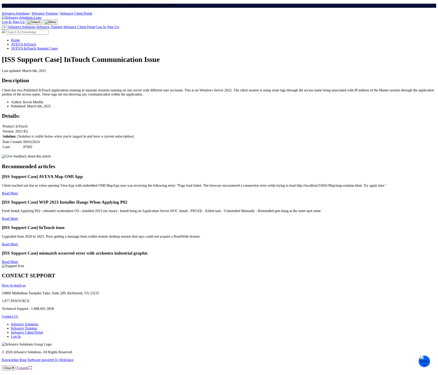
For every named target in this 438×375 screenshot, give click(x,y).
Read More (10, 193)
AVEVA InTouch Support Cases (34, 48)
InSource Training (45, 13)
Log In (7, 22)
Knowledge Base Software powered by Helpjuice (37, 360)
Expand (23, 368)
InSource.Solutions (15, 13)
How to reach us (14, 285)
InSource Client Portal (76, 13)
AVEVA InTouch (23, 44)
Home (15, 40)
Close (8, 368)
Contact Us (10, 316)
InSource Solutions (24, 324)
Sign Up (19, 22)
